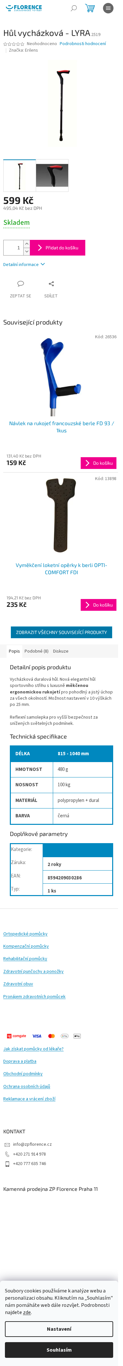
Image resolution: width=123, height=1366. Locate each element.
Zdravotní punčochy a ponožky (33, 972)
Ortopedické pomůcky (25, 934)
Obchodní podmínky (23, 1074)
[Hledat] (73, 8)
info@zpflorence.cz (32, 1144)
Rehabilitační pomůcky (25, 959)
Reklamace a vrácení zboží (29, 1099)
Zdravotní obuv (18, 984)
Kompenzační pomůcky (26, 946)
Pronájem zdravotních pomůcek (34, 997)
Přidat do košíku (62, 247)
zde (27, 1312)
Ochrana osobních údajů (26, 1087)
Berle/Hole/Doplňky (70, 851)
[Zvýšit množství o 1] (26, 244)
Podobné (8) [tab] (37, 651)
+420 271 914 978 (29, 1154)
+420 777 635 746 (29, 1163)
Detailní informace (21, 264)
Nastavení (59, 1329)
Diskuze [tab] (61, 651)
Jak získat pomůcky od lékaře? (33, 1049)
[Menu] (108, 8)
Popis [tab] (14, 651)
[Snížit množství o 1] (26, 251)
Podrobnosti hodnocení (83, 44)
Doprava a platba (19, 1061)
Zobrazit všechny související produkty (61, 632)
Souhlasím (59, 1350)
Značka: (23, 50)
